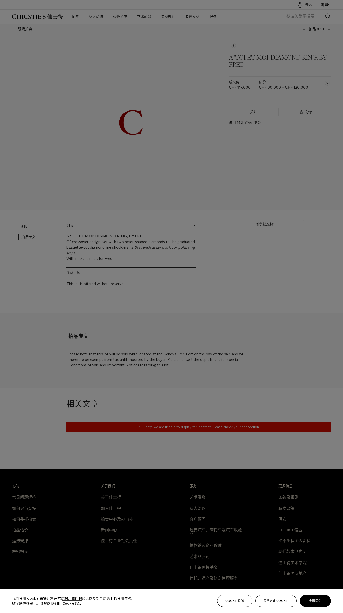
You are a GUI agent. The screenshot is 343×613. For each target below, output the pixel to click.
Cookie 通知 (72, 603)
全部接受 (315, 601)
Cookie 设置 (234, 601)
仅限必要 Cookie (276, 601)
